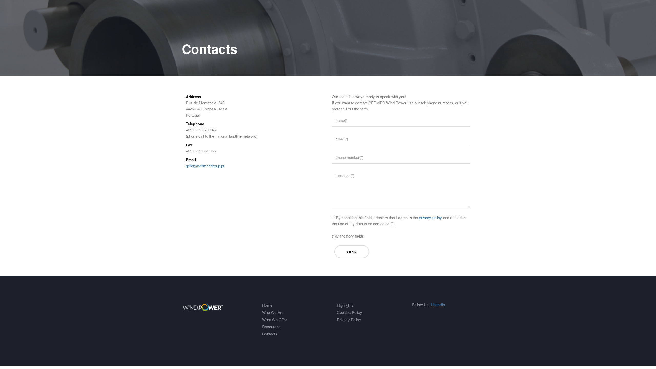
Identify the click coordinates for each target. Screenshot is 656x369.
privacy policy (430, 217)
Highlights (345, 305)
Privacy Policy (349, 319)
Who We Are (272, 312)
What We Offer (274, 319)
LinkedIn (438, 304)
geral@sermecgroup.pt (205, 165)
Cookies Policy (349, 312)
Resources (271, 326)
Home (267, 305)
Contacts (269, 333)
